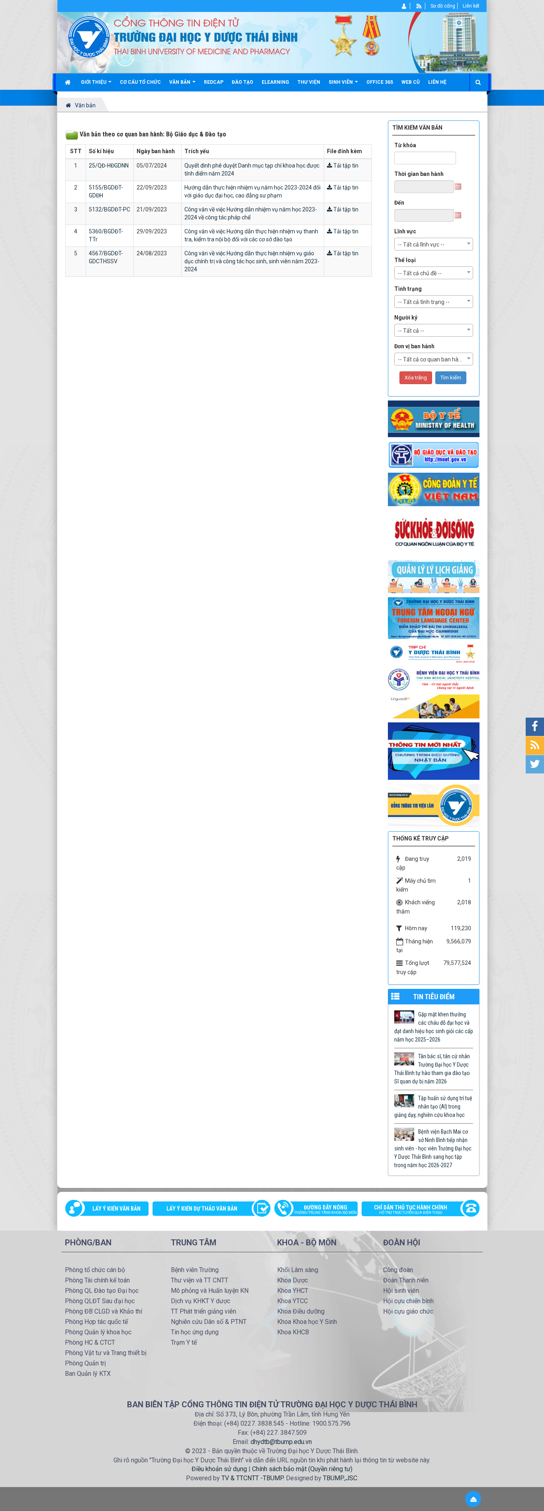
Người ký (405, 317)
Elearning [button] (275, 82)
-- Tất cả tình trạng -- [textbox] (424, 302)
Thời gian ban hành (419, 174)
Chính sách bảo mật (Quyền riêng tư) (302, 1469)
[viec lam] (433, 805)
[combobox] (433, 244)
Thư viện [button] (308, 82)
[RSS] (419, 6)
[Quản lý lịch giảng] (433, 576)
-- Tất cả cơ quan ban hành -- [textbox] (434, 359)
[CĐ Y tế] (433, 489)
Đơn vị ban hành (414, 346)
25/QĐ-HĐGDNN (109, 165)
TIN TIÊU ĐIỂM (434, 996)
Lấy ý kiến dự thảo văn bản (201, 1208)
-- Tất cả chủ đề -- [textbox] (420, 273)
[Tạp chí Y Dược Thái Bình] (433, 653)
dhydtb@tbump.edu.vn (281, 1442)
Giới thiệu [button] (94, 82)
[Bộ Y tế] (433, 418)
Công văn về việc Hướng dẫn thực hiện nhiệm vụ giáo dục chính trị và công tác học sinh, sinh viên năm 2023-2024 (251, 261)
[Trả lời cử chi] (433, 617)
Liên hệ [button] (437, 82)
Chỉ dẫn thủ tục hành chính (410, 1209)
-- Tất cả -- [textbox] (411, 330)
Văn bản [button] (180, 82)
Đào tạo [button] (242, 82)
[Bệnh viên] (433, 679)
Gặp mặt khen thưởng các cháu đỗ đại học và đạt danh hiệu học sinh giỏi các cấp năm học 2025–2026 (433, 1027)
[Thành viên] (404, 6)
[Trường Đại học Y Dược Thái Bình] (89, 36)
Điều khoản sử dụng (219, 1469)
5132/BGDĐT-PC (109, 209)
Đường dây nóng (325, 1209)
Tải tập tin (345, 165)
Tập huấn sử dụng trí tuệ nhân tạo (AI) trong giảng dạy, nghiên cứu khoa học (433, 1106)
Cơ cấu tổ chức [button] (140, 82)
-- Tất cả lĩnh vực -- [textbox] (421, 244)
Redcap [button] (213, 82)
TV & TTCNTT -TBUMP (252, 1478)
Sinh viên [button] (341, 82)
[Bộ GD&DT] (433, 455)
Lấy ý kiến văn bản (116, 1208)
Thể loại (405, 260)
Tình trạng (408, 289)
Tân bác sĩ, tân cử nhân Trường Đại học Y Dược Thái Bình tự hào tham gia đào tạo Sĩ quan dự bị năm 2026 (432, 1069)
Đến (399, 202)
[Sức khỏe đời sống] (433, 532)
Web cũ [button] (410, 82)
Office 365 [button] (379, 82)
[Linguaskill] (433, 706)
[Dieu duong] (433, 751)
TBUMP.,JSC (340, 1478)
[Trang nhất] (68, 82)
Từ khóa (405, 145)
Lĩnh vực (405, 231)
